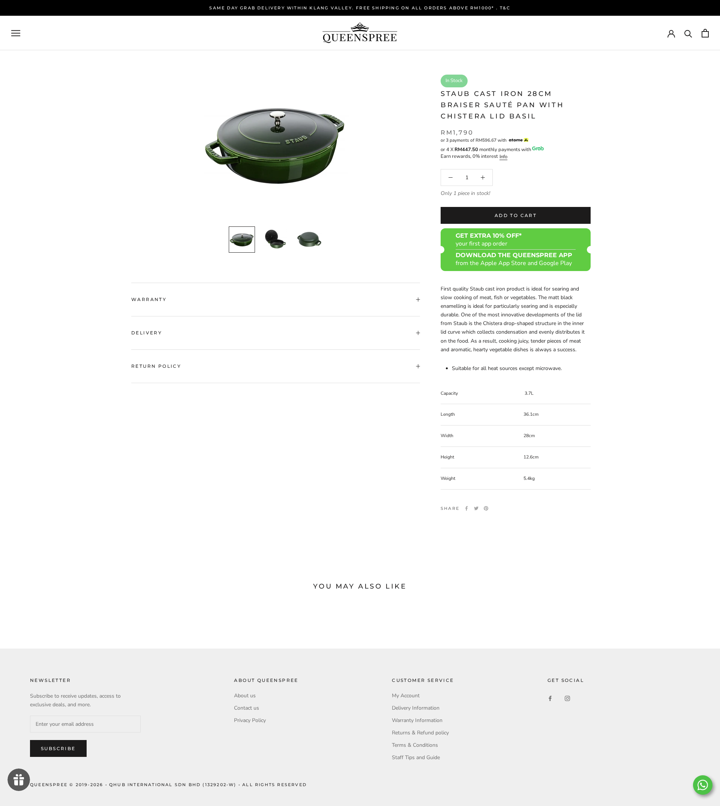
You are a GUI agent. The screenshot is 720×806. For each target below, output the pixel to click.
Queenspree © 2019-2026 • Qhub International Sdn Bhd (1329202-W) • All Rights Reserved (168, 784)
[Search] (688, 33)
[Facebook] (466, 508)
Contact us (246, 708)
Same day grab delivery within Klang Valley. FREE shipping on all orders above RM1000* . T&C (359, 7)
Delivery (146, 333)
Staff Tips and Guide (416, 757)
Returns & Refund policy (420, 732)
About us (245, 695)
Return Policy (156, 366)
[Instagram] (567, 698)
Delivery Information (416, 708)
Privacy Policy (250, 720)
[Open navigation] (15, 33)
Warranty (148, 299)
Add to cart (516, 215)
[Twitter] (476, 508)
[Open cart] (705, 33)
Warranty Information (417, 720)
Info (503, 156)
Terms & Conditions (415, 745)
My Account (406, 695)
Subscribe (58, 748)
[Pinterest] (486, 508)
